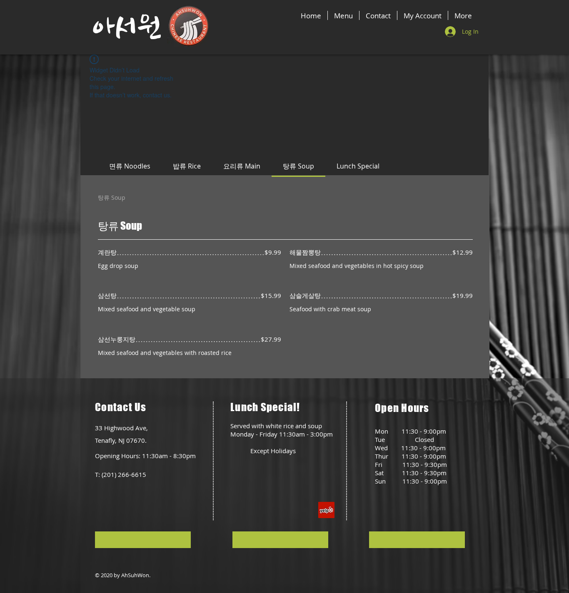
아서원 (126, 28)
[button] (143, 539)
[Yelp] (326, 510)
